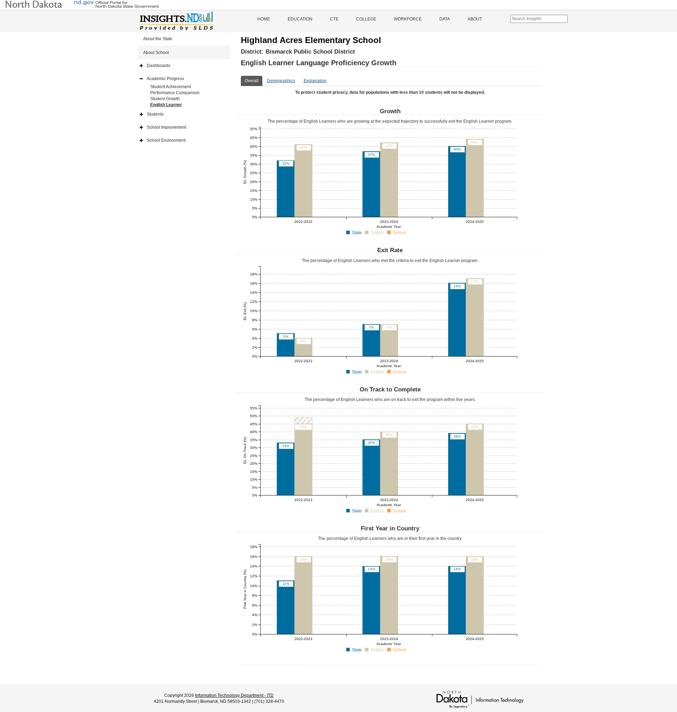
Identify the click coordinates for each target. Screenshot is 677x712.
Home (263, 19)
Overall (251, 80)
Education (300, 19)
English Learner (166, 104)
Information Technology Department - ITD (234, 695)
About (475, 19)
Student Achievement (170, 86)
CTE (334, 19)
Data (444, 19)
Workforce (408, 19)
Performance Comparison (175, 92)
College (366, 19)
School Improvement (166, 127)
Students (155, 114)
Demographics (281, 80)
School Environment (166, 140)
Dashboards (158, 65)
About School (156, 52)
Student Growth (165, 98)
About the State (157, 38)
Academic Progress (165, 78)
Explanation (315, 80)
